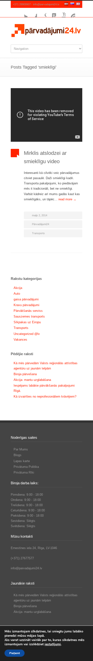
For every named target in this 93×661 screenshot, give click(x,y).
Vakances (20, 339)
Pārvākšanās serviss (28, 311)
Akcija (18, 288)
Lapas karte (22, 461)
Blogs (17, 455)
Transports (38, 233)
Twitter (22, 12)
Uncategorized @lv (27, 334)
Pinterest (70, 12)
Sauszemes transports (29, 316)
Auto (17, 293)
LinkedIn (51, 12)
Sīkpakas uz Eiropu (27, 322)
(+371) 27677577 (22, 558)
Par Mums (21, 449)
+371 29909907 (22, 4)
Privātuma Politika (26, 467)
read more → (67, 199)
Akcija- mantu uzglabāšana (32, 380)
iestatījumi (53, 644)
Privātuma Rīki (24, 472)
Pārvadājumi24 (40, 224)
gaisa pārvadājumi (26, 299)
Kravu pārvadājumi (26, 305)
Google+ (41, 12)
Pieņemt (14, 653)
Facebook (32, 12)
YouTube (61, 12)
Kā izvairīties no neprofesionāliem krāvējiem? (45, 396)
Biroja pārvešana (25, 374)
